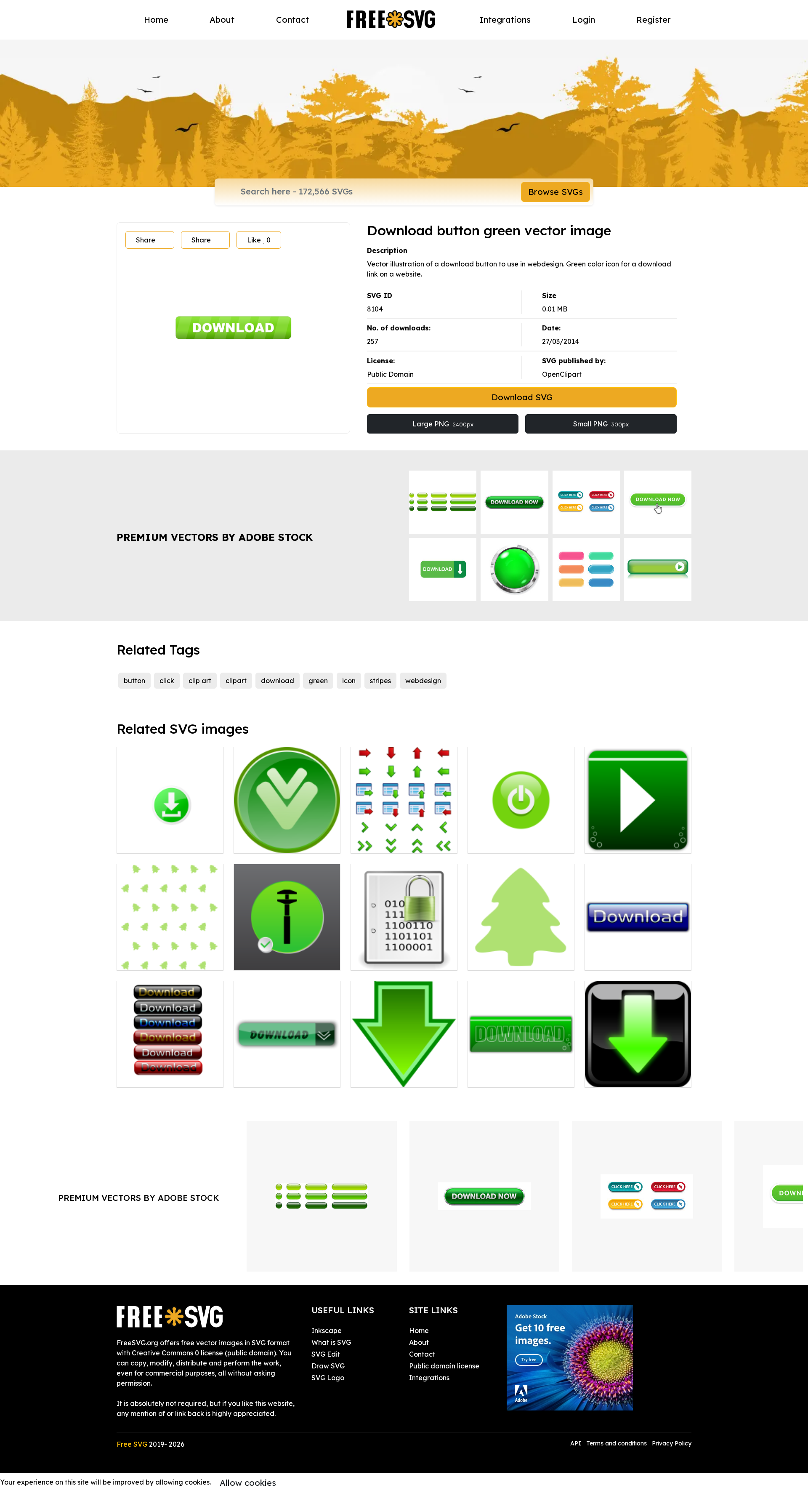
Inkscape (326, 1330)
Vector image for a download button (638, 954)
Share (145, 240)
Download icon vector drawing (287, 837)
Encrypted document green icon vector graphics (404, 954)
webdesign (423, 680)
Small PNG (601, 424)
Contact (292, 19)
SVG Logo (327, 1377)
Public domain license (444, 1366)
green (318, 680)
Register (653, 19)
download (277, 680)
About (222, 19)
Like (259, 240)
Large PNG (442, 424)
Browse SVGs (555, 191)
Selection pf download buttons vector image (170, 1071)
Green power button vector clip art (521, 837)
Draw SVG (328, 1366)
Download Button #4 (511, 1076)
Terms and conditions (616, 1443)
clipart (236, 680)
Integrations (505, 19)
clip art (200, 680)
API (576, 1443)
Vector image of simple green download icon (404, 1071)
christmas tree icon (156, 959)
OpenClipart (562, 374)
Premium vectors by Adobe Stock (215, 537)
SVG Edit (325, 1354)
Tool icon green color (277, 959)
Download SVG (522, 397)
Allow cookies (248, 1482)
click (166, 680)
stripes (380, 680)
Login (583, 19)
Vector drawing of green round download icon (170, 837)
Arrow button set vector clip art (404, 837)
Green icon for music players (638, 837)
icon (349, 680)
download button (622, 1076)
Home (156, 19)
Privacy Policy (671, 1443)
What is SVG (331, 1342)
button (134, 680)
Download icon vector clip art (287, 1071)
